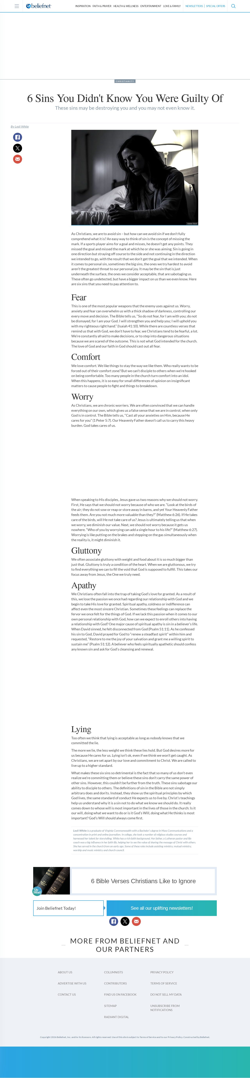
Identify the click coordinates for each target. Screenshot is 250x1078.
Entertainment (150, 6)
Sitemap (110, 1006)
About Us (65, 972)
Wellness (125, 6)
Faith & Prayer (102, 6)
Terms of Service (163, 983)
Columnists (113, 972)
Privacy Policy (161, 972)
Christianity (125, 81)
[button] (233, 6)
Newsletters (194, 6)
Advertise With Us (72, 983)
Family (172, 6)
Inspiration (83, 6)
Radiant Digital (116, 1017)
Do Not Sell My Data (166, 994)
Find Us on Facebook (120, 994)
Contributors (115, 983)
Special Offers (215, 6)
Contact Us (67, 994)
